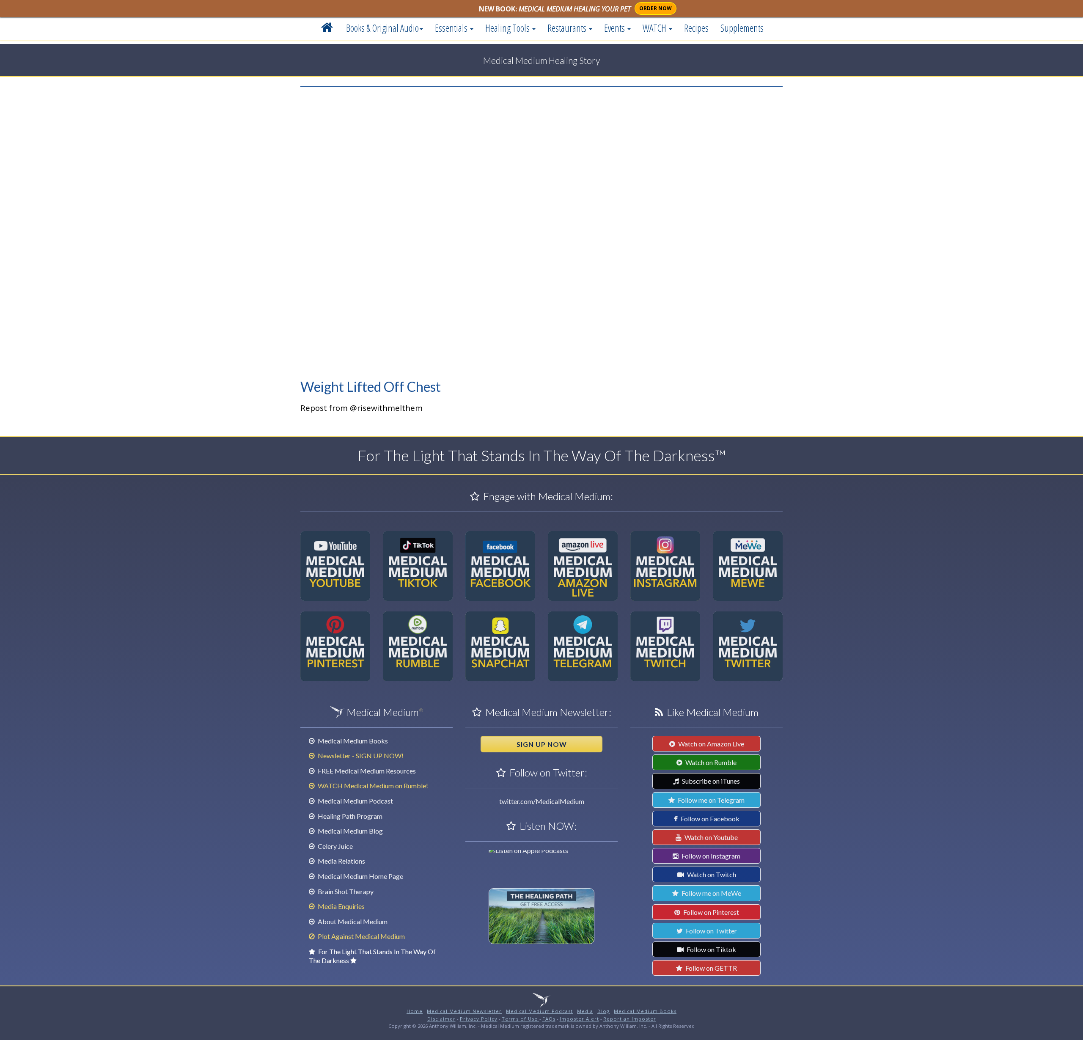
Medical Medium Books (352, 741)
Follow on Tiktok (710, 949)
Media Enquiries (340, 906)
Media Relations (340, 861)
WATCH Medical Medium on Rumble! (372, 786)
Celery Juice (334, 846)
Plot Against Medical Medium (360, 936)
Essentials (452, 28)
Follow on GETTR (710, 968)
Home (415, 1011)
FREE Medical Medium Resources (366, 771)
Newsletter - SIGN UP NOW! (360, 755)
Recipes (696, 28)
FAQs (548, 1019)
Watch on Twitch (711, 874)
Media (585, 1011)
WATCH (655, 28)
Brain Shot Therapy (345, 891)
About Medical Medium (352, 921)
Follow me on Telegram (710, 800)
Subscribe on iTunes (710, 781)
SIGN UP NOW (542, 744)
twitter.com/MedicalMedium (541, 801)
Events (615, 28)
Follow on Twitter (710, 931)
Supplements (742, 28)
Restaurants (567, 28)
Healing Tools (508, 28)
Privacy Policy (479, 1019)
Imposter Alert (579, 1019)
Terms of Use (520, 1019)
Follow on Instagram (710, 856)
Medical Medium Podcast (354, 801)
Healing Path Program (349, 816)
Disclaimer (441, 1019)
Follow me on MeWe (710, 893)
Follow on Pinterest (710, 912)
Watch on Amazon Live (710, 744)
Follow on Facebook (709, 819)
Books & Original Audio (382, 28)
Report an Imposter (629, 1019)
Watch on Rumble (710, 762)
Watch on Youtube (710, 837)
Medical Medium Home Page (359, 876)
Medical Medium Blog (349, 831)
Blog (603, 1011)
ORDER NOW (655, 8)
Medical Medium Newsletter (464, 1011)
